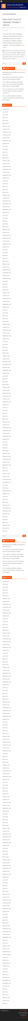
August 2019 (6, 338)
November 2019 (7, 330)
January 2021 (6, 295)
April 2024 (5, 189)
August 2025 (6, 143)
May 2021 (5, 284)
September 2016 (7, 436)
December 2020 (7, 298)
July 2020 (5, 310)
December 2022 (7, 235)
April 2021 (5, 287)
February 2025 (6, 160)
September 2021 (7, 278)
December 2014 (7, 479)
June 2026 (5, 114)
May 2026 (5, 117)
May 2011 (5, 531)
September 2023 (7, 209)
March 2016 (5, 450)
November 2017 (7, 396)
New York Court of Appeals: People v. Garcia (12, 22)
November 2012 (7, 511)
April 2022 (5, 258)
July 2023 (5, 215)
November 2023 (7, 203)
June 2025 (5, 149)
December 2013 (7, 490)
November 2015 (7, 459)
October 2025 (6, 137)
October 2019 (6, 333)
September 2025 (7, 140)
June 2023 (5, 218)
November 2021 (7, 272)
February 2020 (6, 324)
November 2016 (7, 430)
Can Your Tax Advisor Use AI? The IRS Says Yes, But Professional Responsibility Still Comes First (13, 91)
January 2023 (6, 232)
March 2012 (5, 522)
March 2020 (6, 321)
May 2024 (5, 186)
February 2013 (6, 505)
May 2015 (5, 468)
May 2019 (5, 347)
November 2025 (7, 135)
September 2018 (7, 370)
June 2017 (5, 410)
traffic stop (5, 58)
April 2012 (5, 519)
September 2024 (7, 175)
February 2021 (6, 292)
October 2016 (6, 433)
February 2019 (6, 356)
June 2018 (5, 376)
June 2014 (5, 485)
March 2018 (5, 384)
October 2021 (6, 275)
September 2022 (7, 244)
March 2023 (6, 226)
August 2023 (6, 212)
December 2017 (7, 393)
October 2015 (6, 462)
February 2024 (6, 195)
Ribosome (22, 1010)
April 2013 (5, 499)
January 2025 (6, 163)
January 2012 (6, 528)
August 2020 (6, 307)
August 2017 (6, 404)
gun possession (7, 54)
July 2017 (5, 407)
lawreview (6, 27)
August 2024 (6, 178)
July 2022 (5, 249)
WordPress (23, 1017)
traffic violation (12, 58)
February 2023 (6, 229)
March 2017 (5, 419)
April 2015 (5, 470)
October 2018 (6, 367)
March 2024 (6, 192)
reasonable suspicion (8, 56)
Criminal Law (22, 50)
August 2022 (6, 246)
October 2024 (6, 172)
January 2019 (6, 358)
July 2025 (5, 146)
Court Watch (15, 50)
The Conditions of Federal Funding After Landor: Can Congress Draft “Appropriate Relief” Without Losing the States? (13, 84)
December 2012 (7, 508)
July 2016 (5, 442)
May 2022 (5, 255)
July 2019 (5, 341)
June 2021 (5, 281)
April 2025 (5, 155)
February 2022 (6, 264)
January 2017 (6, 424)
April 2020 (5, 318)
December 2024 (7, 166)
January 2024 (6, 198)
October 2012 (6, 513)
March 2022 (6, 261)
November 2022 (7, 238)
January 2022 (6, 267)
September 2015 (7, 465)
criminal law (22, 52)
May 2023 (5, 221)
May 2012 (5, 516)
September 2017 (7, 401)
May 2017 (5, 413)
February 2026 (6, 126)
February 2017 (6, 422)
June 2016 (5, 445)
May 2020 (5, 315)
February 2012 (6, 525)
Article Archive (7, 50)
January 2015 (6, 476)
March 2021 (5, 290)
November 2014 (7, 482)
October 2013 (6, 493)
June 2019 (5, 344)
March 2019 (5, 353)
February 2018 (6, 387)
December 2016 (7, 427)
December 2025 (7, 132)
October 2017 (6, 399)
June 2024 (5, 183)
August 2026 (6, 109)
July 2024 (5, 180)
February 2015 (6, 473)
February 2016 (6, 453)
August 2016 (6, 439)
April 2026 (5, 120)
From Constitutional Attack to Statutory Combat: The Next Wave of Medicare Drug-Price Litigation (13, 98)
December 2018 (7, 361)
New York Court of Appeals (9, 52)
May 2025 (5, 152)
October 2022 (6, 241)
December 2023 (7, 201)
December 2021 (7, 269)
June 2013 (5, 496)
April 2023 (5, 224)
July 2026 (5, 112)
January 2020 (6, 327)
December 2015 (7, 456)
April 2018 (5, 381)
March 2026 (6, 123)
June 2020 (5, 312)
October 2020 (6, 301)
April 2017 (5, 416)
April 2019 (5, 350)
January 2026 (6, 129)
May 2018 (5, 378)
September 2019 (7, 335)
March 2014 (5, 488)
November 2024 (7, 169)
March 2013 (5, 502)
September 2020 (7, 304)
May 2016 (5, 447)
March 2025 (5, 157)
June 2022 (5, 252)
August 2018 (6, 373)
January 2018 (6, 390)
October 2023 (6, 206)
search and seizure (18, 56)
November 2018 (7, 364)
